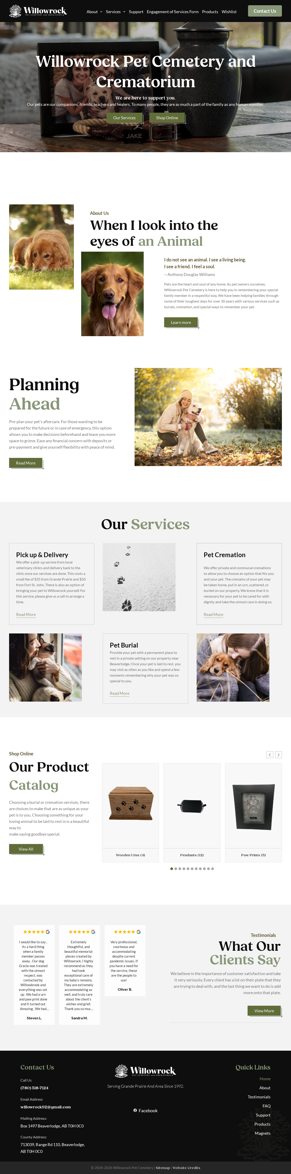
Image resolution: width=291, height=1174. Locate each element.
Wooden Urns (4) (130, 855)
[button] (269, 754)
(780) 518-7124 (34, 1088)
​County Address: (33, 1137)
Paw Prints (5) (253, 855)
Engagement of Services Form (173, 11)
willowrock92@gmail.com (45, 1107)
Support (136, 11)
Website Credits (186, 1168)
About (92, 11)
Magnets (263, 1133)
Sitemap (163, 1168)
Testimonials (259, 1097)
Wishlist (229, 11)
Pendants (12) (192, 855)
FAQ (267, 1106)
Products (210, 11)
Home (265, 1078)
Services (113, 11)
